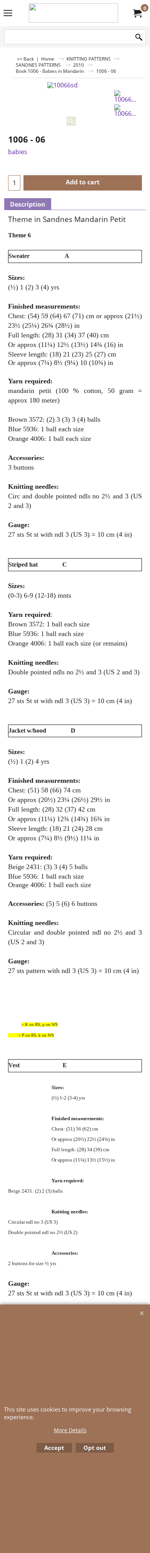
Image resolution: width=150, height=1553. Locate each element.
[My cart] (137, 13)
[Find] (138, 37)
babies (17, 152)
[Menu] (7, 14)
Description (27, 204)
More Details (70, 1430)
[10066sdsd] (126, 96)
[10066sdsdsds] (126, 110)
